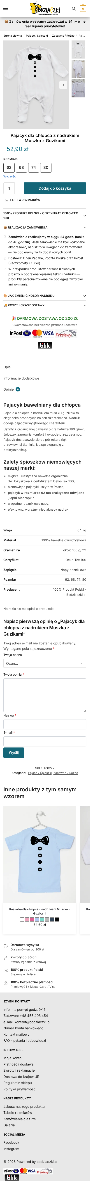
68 (21, 167)
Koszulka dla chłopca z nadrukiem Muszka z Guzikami (39, 911)
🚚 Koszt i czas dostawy (24, 305)
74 (33, 167)
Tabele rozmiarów (17, 1112)
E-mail (9, 732)
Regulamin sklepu (17, 1083)
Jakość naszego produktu (24, 1106)
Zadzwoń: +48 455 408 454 (25, 1016)
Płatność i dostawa (18, 1064)
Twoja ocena (12, 655)
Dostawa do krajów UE (21, 1077)
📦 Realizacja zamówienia (25, 227)
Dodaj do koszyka (55, 188)
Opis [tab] (7, 367)
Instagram (11, 1149)
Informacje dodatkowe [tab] (21, 378)
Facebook (11, 1142)
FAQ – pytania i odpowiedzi (24, 1040)
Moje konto (12, 1058)
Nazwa (9, 715)
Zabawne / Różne (63, 35)
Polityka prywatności (20, 1089)
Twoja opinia (13, 674)
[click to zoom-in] (36, 84)
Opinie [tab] (11, 389)
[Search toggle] (74, 8)
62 (9, 167)
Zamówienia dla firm (19, 1119)
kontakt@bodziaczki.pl (32, 1022)
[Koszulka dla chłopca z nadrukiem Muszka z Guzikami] (39, 854)
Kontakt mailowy (16, 1034)
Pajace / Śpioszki (37, 35)
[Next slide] (63, 85)
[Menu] (10, 8)
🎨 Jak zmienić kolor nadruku (29, 295)
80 (45, 167)
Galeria (9, 1125)
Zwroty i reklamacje (19, 1070)
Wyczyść (9, 176)
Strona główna (12, 35)
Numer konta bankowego (23, 1028)
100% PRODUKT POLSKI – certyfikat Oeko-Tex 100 (40, 215)
